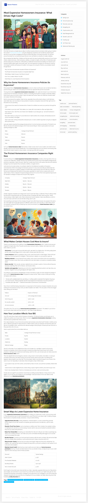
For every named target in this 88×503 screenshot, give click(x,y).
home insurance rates (29, 479)
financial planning (76, 106)
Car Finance (66, 43)
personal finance (73, 103)
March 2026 (65, 74)
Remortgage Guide (60, 4)
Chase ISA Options (39, 4)
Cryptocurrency (68, 30)
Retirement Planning (69, 46)
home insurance (73, 119)
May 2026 (64, 68)
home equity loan (73, 113)
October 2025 (65, 90)
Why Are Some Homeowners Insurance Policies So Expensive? (20, 69)
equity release (63, 110)
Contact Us (32, 497)
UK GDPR (38, 497)
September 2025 (66, 93)
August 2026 (65, 59)
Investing (66, 40)
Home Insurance (68, 21)
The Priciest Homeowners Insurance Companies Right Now (19, 71)
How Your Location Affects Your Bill (13, 76)
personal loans (71, 122)
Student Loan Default (71, 4)
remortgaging (63, 125)
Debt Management (68, 33)
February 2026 (65, 77)
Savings (66, 17)
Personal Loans (67, 24)
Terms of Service (16, 497)
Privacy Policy (24, 497)
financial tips (73, 125)
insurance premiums (9, 481)
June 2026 (64, 65)
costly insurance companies (41, 479)
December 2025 (66, 83)
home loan (62, 132)
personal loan (63, 129)
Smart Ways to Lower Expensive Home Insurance (17, 79)
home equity (63, 113)
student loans (63, 119)
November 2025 (66, 86)
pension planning (72, 132)
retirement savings (74, 116)
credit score (63, 103)
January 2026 (65, 80)
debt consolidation (64, 106)
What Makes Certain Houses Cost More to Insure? (17, 74)
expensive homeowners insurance (15, 479)
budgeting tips (63, 116)
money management (75, 110)
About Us (8, 497)
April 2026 (64, 71)
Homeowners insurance (16, 52)
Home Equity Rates (50, 4)
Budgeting (66, 27)
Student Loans (67, 36)
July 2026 (64, 62)
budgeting (62, 122)
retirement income (74, 129)
